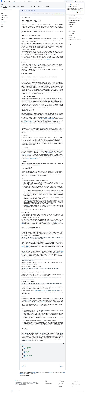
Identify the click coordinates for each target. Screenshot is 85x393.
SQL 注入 (43, 301)
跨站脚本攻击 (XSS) (28, 300)
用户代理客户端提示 (36, 332)
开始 (80, 11)
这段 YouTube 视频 (41, 102)
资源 (14, 1)
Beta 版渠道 (56, 191)
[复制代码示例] (64, 343)
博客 (36, 1)
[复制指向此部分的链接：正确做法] (26, 62)
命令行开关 (56, 222)
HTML (14, 6)
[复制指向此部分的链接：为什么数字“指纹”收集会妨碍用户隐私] (42, 35)
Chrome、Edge (27, 324)
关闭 (73, 11)
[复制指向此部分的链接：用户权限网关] (28, 135)
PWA (31, 6)
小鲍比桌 (24, 302)
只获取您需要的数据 (48, 59)
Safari (59, 245)
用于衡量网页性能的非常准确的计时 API (53, 152)
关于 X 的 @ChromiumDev (76, 381)
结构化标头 (54, 334)
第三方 (37, 64)
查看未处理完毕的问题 (49, 383)
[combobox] (68, 1)
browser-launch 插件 (29, 224)
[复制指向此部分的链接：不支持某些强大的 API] (32, 126)
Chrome (22, 246)
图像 (18, 6)
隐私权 (5, 6)
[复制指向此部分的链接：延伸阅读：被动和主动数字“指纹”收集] (39, 80)
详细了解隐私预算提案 (37, 165)
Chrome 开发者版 (61, 381)
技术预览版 (39, 191)
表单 (27, 6)
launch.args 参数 (42, 224)
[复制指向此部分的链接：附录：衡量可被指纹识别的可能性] (37, 96)
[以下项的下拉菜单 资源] (16, 1)
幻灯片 (36, 292)
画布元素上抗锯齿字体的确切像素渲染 (47, 118)
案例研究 (40, 1)
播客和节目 (60, 386)
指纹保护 (29, 200)
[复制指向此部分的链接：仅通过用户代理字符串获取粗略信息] (41, 228)
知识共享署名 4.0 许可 (35, 372)
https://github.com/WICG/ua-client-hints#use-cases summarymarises (47, 290)
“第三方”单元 (29, 205)
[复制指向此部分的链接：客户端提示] (28, 329)
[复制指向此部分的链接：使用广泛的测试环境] (33, 168)
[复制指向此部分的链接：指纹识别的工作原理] (33, 73)
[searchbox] (6, 9)
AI (1, 6)
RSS (72, 386)
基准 (24, 1)
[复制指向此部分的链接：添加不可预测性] (29, 147)
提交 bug (47, 381)
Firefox (22, 223)
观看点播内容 (33, 10)
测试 (42, 6)
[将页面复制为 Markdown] (39, 20)
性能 (38, 6)
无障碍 (10, 6)
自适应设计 (22, 6)
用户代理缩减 (57, 252)
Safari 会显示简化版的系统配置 (32, 158)
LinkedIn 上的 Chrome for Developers (77, 384)
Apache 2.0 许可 (50, 372)
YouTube (73, 383)
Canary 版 (48, 191)
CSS (35, 6)
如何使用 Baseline (30, 1)
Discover (20, 1)
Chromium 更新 (61, 383)
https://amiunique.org (28, 121)
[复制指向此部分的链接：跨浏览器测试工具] (30, 212)
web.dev (22, 17)
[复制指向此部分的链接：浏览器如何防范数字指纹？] (36, 110)
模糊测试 (35, 302)
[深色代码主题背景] (63, 343)
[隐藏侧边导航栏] (12, 391)
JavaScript (47, 6)
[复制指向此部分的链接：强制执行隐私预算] (30, 161)
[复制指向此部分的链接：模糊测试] (26, 296)
